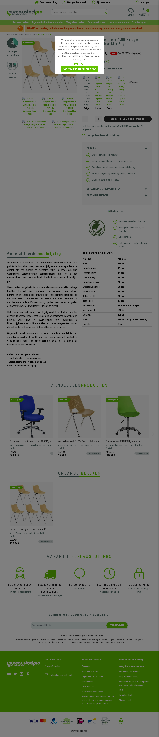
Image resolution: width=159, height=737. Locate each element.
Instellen (78, 64)
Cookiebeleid (72, 53)
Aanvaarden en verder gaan (79, 68)
